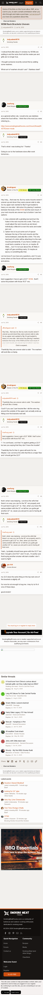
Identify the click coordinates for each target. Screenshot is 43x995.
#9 (41, 496)
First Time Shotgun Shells (14, 808)
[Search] (40, 3)
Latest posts (6, 779)
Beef (6, 787)
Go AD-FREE (12, 974)
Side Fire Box (25, 752)
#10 (41, 527)
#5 (41, 274)
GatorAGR (9, 705)
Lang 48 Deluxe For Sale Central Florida (21, 693)
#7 (41, 393)
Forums (6, 947)
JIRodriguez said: (8, 328)
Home (6, 943)
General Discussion (19, 724)
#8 (41, 427)
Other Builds (8, 796)
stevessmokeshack (12, 743)
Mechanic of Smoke (12, 752)
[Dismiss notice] (40, 9)
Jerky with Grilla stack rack (15, 741)
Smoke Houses (19, 734)
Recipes (25, 943)
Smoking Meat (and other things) (29, 952)
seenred (8, 715)
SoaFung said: (7, 432)
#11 (41, 572)
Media (25, 947)
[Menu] (2, 3)
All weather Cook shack (14, 731)
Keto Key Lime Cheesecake (14, 800)
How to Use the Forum (26, 686)
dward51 (8, 724)
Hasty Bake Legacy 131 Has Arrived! (19, 712)
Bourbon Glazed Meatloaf (14, 783)
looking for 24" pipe (11, 791)
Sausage (16, 705)
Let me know (34, 14)
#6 (41, 322)
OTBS (6, 816)
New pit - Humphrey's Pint (15, 722)
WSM (22, 210)
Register (6, 970)
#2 (41, 111)
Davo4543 (9, 734)
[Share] (38, 47)
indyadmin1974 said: (9, 398)
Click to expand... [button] (22, 345)
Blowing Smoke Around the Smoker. (16, 821)
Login (5, 966)
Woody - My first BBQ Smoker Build (19, 750)
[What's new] (36, 3)
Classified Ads (22, 696)
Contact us (7, 951)
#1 (41, 47)
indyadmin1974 (8, 27)
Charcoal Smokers (19, 715)
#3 (41, 142)
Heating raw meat (12, 686)
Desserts (7, 804)
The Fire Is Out (11, 696)
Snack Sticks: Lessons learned (17, 703)
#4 (41, 195)
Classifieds (26, 957)
